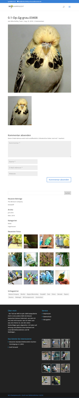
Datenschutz (47, 317)
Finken (54, 294)
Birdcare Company (14, 294)
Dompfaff (11, 205)
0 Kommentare (39, 21)
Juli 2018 (10, 213)
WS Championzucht (28, 297)
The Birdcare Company (15, 202)
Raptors (66, 294)
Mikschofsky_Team (17, 21)
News (9, 223)
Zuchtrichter (39, 297)
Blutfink (23, 294)
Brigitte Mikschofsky (32, 294)
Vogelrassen (12, 226)
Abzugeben (47, 320)
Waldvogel (18, 297)
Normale (60, 294)
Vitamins (11, 297)
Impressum (47, 314)
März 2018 (11, 215)
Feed (48, 294)
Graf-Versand (13, 347)
